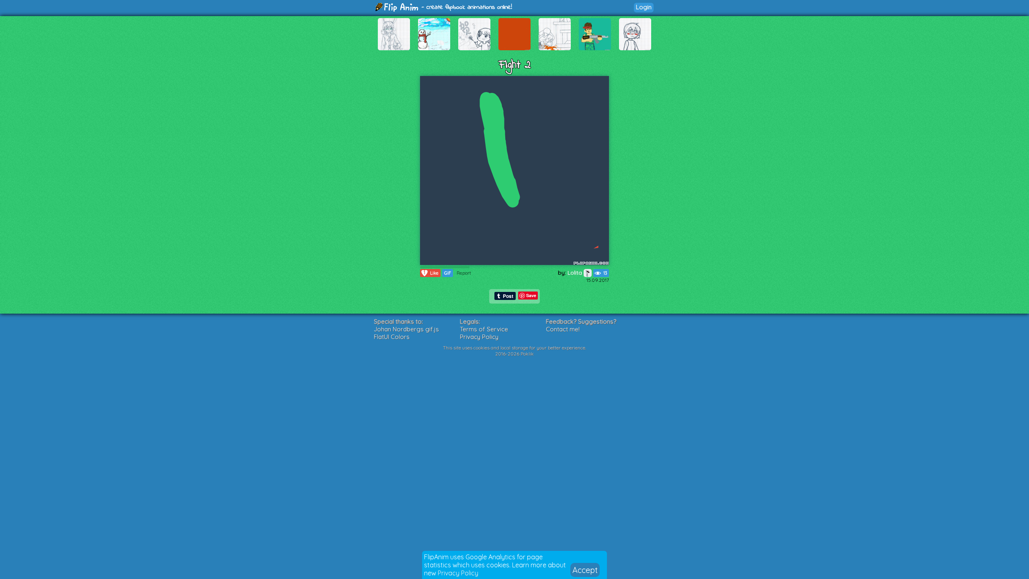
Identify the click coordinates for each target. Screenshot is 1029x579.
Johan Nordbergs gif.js (406, 329)
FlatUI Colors (392, 337)
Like (431, 273)
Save (531, 295)
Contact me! (563, 329)
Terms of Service (484, 329)
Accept (585, 570)
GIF (447, 273)
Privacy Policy (458, 573)
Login (644, 7)
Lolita (576, 272)
